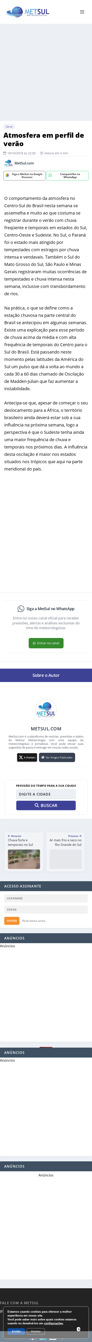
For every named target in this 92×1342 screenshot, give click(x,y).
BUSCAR (49, 805)
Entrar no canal (48, 643)
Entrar (12, 921)
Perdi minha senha (33, 921)
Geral (9, 126)
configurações (53, 1323)
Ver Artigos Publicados (59, 757)
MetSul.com (24, 163)
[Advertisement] (46, 72)
